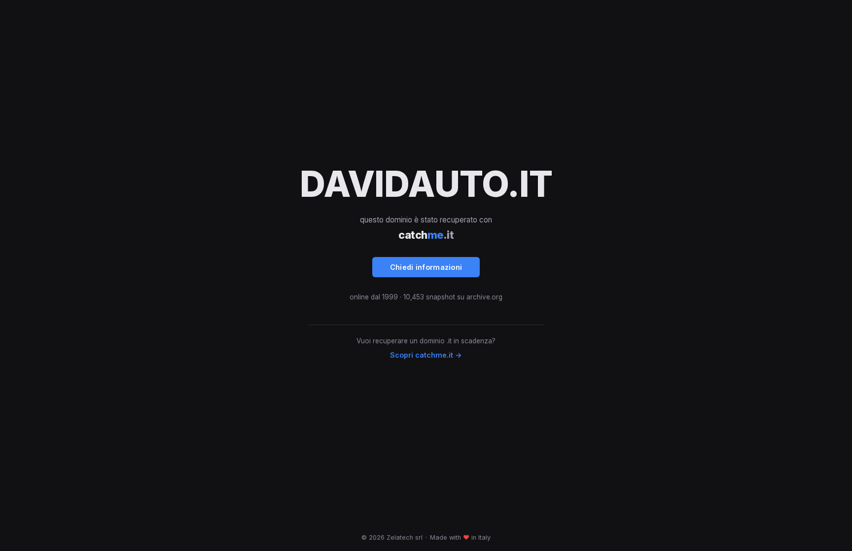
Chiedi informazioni (426, 267)
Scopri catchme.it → (426, 355)
